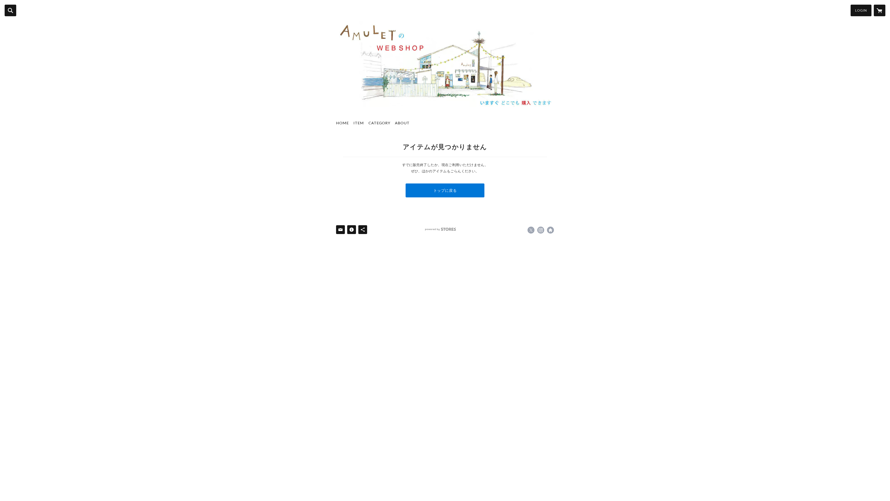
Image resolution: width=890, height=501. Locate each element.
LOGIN (861, 10)
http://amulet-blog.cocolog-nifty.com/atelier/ (550, 230)
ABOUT (402, 123)
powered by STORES (440, 229)
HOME (342, 123)
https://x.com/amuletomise (531, 230)
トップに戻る (445, 190)
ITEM (358, 123)
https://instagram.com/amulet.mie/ (540, 230)
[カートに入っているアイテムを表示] (879, 10)
